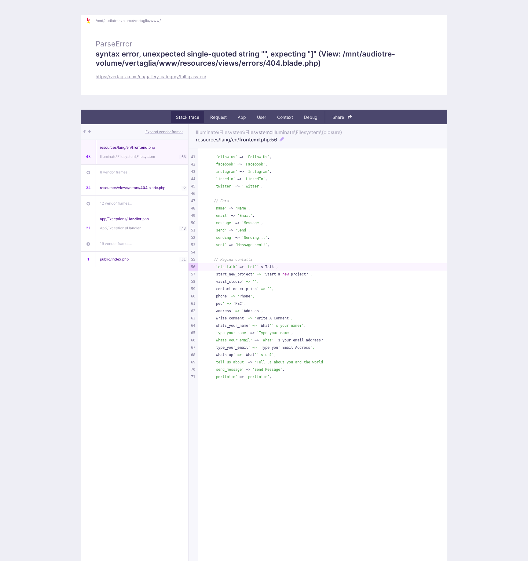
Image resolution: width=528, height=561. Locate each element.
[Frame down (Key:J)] (89, 132)
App (242, 117)
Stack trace (187, 117)
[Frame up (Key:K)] (84, 132)
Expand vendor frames (164, 131)
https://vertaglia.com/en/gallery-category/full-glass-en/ (151, 76)
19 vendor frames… (116, 243)
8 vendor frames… (115, 172)
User (261, 117)
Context (285, 117)
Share (338, 117)
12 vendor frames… (116, 203)
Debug (310, 117)
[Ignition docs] (91, 20)
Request (218, 117)
